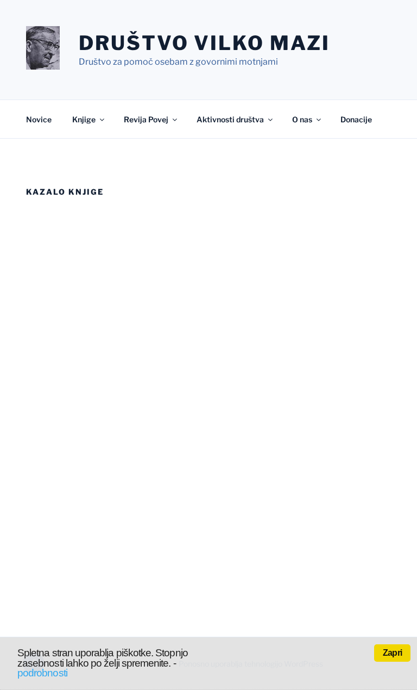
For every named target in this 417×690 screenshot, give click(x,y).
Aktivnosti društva (230, 119)
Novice (39, 119)
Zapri (392, 652)
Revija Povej (146, 119)
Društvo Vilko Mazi (204, 43)
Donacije (356, 119)
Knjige (84, 119)
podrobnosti (42, 673)
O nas (302, 119)
